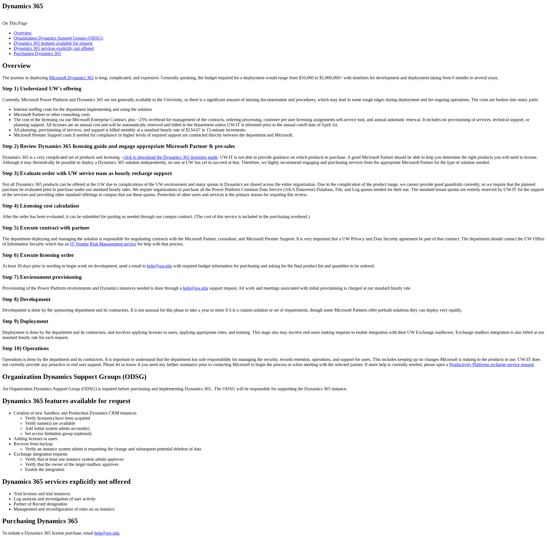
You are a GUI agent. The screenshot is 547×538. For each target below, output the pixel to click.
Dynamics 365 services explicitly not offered (54, 48)
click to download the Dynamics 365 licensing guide (170, 157)
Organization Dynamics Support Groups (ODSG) (58, 38)
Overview (23, 33)
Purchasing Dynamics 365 (37, 53)
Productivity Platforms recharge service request (491, 364)
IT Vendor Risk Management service (103, 243)
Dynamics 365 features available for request (53, 43)
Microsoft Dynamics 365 (71, 77)
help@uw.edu (159, 265)
